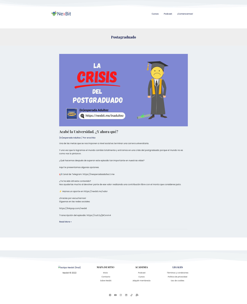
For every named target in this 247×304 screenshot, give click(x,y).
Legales (178, 267)
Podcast (168, 13)
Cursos (155, 13)
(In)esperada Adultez (70, 137)
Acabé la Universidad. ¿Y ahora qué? (88, 131)
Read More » (65, 221)
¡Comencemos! (185, 13)
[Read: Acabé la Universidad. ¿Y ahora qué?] (123, 90)
